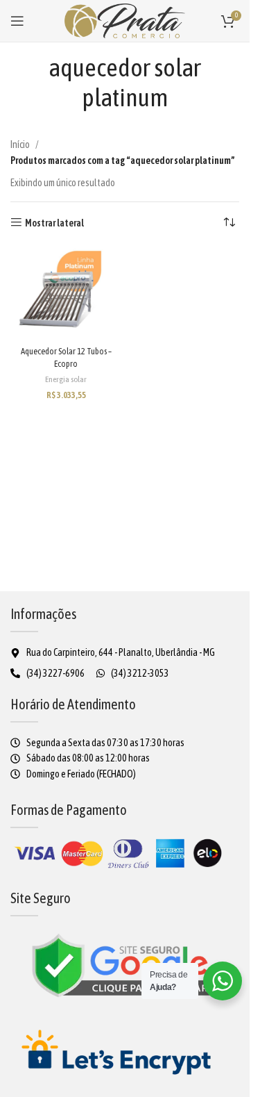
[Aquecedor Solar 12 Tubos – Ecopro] (65, 293)
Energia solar (66, 379)
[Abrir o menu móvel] (17, 21)
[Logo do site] (124, 20)
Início (20, 144)
